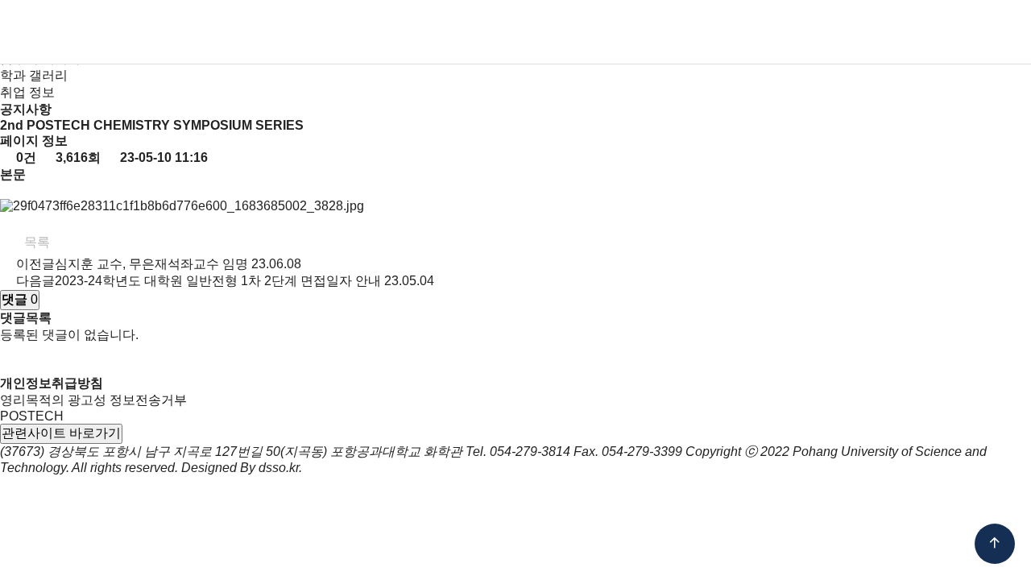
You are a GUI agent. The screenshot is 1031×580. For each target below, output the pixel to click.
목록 (35, 242)
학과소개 (306, 32)
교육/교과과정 (554, 32)
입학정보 (456, 32)
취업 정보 (27, 92)
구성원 (381, 32)
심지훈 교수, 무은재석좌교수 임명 (151, 264)
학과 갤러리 (34, 75)
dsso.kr (279, 467)
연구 (638, 32)
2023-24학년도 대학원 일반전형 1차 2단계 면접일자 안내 (218, 281)
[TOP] (995, 544)
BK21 (695, 32)
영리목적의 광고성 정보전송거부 (93, 400)
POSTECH (32, 416)
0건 (24, 157)
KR (875, 32)
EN (905, 32)
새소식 (760, 32)
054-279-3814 (530, 451)
